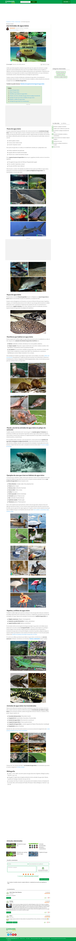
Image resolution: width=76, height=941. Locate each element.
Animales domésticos (61, 72)
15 (49, 922)
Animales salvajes (17, 21)
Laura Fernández (13, 30)
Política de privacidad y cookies (35, 938)
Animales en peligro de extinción (60, 126)
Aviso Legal (28, 938)
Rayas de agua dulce (14, 92)
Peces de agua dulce (14, 90)
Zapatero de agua (43, 852)
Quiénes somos (22, 938)
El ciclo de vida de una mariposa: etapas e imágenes (62, 138)
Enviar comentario (44, 879)
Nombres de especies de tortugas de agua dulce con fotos (24, 634)
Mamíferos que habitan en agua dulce (18, 94)
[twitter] (8, 935)
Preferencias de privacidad (46, 938)
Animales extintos (60, 74)
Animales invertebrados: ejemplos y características (60, 135)
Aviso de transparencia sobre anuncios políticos (58, 938)
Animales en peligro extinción (61, 77)
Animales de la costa (58, 141)
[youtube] (13, 935)
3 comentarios (26, 28)
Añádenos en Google (45, 64)
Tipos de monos (57, 147)
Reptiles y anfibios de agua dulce (17, 99)
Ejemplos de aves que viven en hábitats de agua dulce (22, 98)
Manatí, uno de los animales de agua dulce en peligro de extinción (25, 96)
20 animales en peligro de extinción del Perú (61, 131)
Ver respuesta (9, 922)
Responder (8, 898)
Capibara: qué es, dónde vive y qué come (61, 128)
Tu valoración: (20, 876)
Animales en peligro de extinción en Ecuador (60, 144)
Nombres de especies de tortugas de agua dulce (32, 84)
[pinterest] (15, 935)
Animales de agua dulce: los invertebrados (19, 101)
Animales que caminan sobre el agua (22, 853)
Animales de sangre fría (21, 845)
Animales (12, 21)
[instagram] (11, 935)
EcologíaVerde (8, 21)
